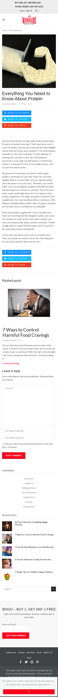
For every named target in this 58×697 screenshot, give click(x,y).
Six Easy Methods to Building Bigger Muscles (31, 523)
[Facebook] (16, 113)
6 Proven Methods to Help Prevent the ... (34, 559)
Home (4, 30)
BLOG (39, 653)
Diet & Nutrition (15, 30)
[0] (36, 10)
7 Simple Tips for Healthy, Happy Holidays (34, 572)
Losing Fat (29, 483)
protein (52, 148)
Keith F (14, 104)
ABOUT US (48, 653)
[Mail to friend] (16, 125)
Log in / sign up (26, 11)
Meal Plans (30, 653)
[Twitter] (16, 119)
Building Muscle (29, 488)
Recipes (29, 502)
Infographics (29, 506)
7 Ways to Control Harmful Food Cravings (26, 332)
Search (53, 589)
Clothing (21, 653)
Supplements (29, 497)
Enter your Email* (9, 624)
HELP (29, 658)
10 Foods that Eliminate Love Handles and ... (35, 547)
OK (29, 691)
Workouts (29, 478)
